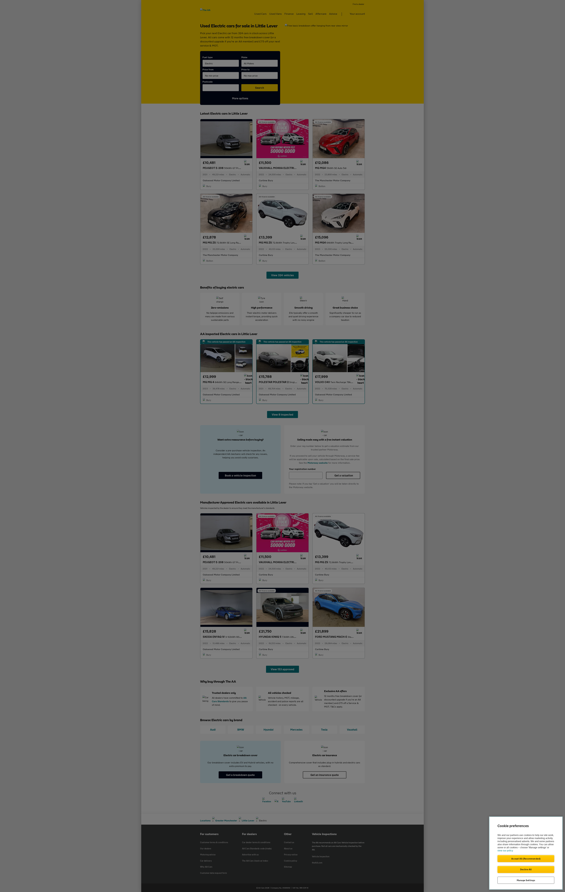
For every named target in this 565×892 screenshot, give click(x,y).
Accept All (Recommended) (526, 858)
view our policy (505, 850)
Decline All (526, 869)
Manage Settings (526, 880)
